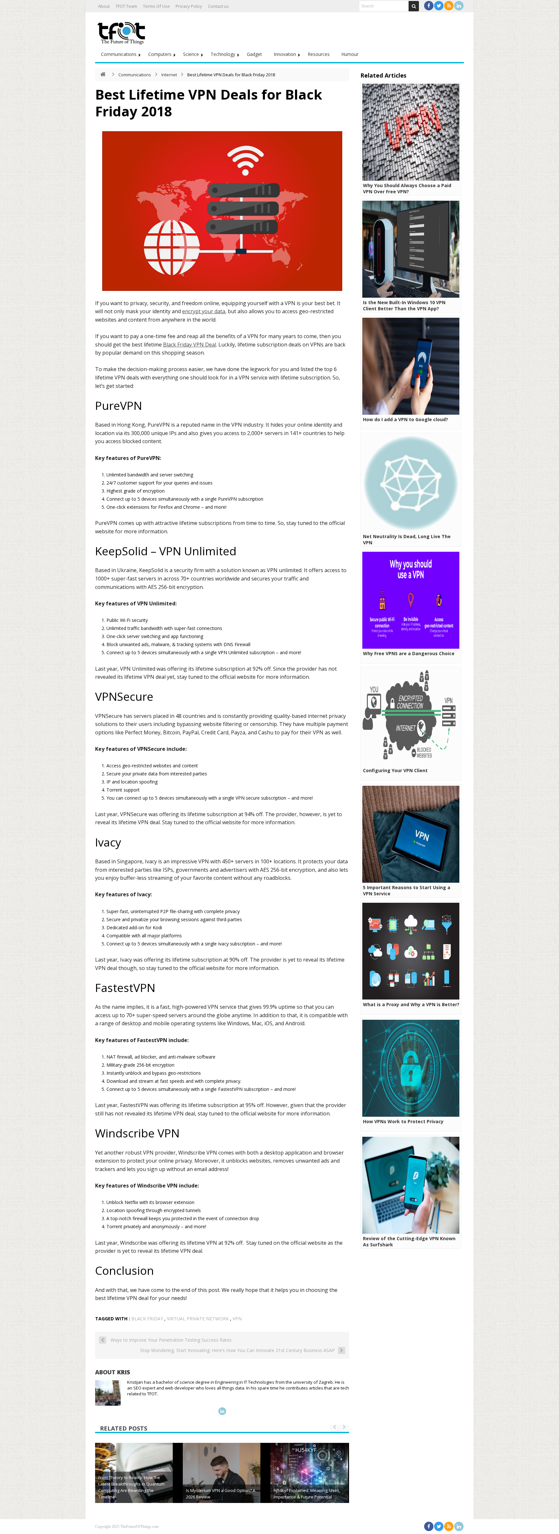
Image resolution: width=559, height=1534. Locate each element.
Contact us (218, 6)
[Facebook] (429, 5)
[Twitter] (439, 5)
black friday (147, 1319)
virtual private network (198, 1319)
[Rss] (449, 5)
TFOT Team (126, 6)
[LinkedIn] (459, 5)
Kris (123, 1372)
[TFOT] (122, 31)
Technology (223, 54)
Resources (319, 54)
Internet (169, 75)
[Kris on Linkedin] (222, 1411)
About (104, 6)
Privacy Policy (189, 6)
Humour (349, 54)
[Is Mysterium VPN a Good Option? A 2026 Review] (221, 1481)
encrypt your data (203, 311)
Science (191, 54)
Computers (159, 54)
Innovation (285, 54)
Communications (119, 54)
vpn (237, 1319)
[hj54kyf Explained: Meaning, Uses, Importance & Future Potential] (309, 1481)
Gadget (254, 54)
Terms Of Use (156, 6)
